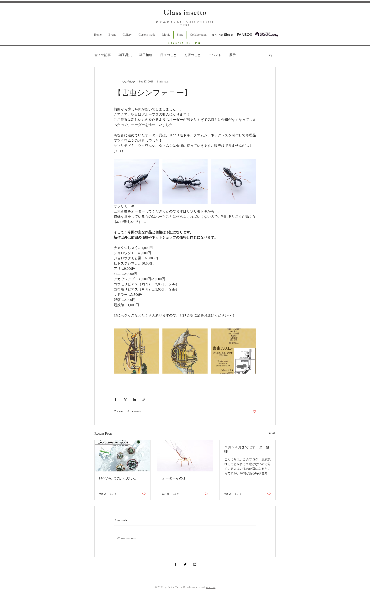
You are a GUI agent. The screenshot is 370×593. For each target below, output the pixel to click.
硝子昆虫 (125, 55)
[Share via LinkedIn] (134, 399)
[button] (270, 55)
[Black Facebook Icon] (175, 564)
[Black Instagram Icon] (195, 564)
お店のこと (192, 55)
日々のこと (168, 55)
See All (272, 433)
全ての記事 (102, 55)
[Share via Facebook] (115, 399)
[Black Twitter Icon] (185, 564)
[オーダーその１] (185, 455)
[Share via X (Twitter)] (125, 399)
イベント (214, 55)
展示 (232, 55)
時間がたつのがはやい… (118, 478)
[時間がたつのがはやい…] (122, 455)
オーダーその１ (174, 478)
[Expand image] (136, 181)
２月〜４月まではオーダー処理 (246, 449)
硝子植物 (145, 55)
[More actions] (254, 81)
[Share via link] (144, 399)
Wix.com (210, 587)
